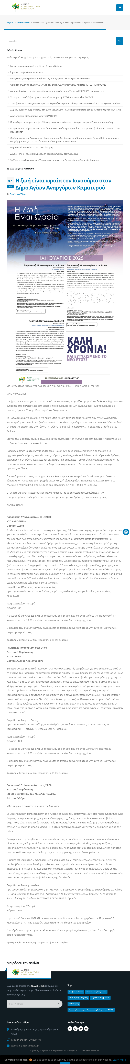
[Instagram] (75, 1028)
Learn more (119, 1059)
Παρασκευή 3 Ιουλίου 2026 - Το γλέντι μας (31, 147)
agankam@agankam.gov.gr (25, 1045)
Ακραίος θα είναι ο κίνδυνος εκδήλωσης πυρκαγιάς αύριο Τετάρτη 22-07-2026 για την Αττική (57, 90)
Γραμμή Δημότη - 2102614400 (26, 1039)
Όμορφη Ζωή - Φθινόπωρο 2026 (26, 72)
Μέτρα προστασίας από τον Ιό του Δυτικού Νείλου (36, 66)
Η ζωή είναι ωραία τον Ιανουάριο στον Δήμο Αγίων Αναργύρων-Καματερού (63, 184)
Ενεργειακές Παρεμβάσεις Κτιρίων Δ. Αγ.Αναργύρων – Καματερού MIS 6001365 (50, 78)
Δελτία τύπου (23, 22)
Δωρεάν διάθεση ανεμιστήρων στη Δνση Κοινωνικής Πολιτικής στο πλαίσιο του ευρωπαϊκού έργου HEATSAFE (65, 109)
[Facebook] (70, 1028)
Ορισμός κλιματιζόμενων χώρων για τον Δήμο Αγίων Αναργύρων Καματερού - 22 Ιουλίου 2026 (58, 84)
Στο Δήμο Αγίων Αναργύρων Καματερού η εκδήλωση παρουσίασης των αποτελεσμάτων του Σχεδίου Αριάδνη (65, 103)
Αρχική (10, 22)
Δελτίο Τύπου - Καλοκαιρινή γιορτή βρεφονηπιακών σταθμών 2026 (44, 153)
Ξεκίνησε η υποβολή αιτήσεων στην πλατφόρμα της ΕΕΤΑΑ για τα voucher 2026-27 (51, 97)
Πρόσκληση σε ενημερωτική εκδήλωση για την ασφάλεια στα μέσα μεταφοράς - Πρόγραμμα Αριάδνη (61, 122)
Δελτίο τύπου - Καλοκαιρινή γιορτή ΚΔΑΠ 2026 (33, 115)
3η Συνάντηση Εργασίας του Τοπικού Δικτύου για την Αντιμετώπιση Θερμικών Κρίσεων (54, 160)
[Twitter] (80, 1028)
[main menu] (119, 7)
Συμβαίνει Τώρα (18, 194)
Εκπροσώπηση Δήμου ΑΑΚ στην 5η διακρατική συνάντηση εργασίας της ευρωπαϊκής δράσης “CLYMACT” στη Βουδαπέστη (65, 130)
